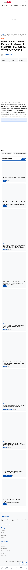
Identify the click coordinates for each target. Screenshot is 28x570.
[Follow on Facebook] (9, 524)
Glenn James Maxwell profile (20, 153)
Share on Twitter (4, 59)
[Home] (2, 5)
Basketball (3, 535)
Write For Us (4, 555)
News (5, 5)
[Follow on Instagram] (6, 524)
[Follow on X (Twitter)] (2, 524)
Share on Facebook (12, 59)
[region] (14, 19)
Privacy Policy (4, 548)
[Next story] (25, 563)
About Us (3, 544)
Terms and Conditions (6, 550)
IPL (5, 34)
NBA (26, 5)
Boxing (16, 5)
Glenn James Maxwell (6, 153)
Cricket (11, 5)
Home (2, 34)
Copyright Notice (5, 553)
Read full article (14, 119)
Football (21, 5)
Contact (3, 546)
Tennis (2, 537)
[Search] (25, 2)
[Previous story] (21, 563)
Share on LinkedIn (21, 59)
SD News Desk (8, 54)
